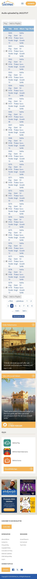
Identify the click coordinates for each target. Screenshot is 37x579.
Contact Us (4, 542)
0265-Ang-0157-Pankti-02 (10, 104)
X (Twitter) (17, 570)
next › (17, 310)
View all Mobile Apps (11, 469)
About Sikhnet (5, 539)
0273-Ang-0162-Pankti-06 (10, 209)
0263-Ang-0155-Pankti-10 (10, 77)
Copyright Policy (6, 548)
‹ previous (19, 301)
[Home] (8, 3)
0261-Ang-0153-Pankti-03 (10, 51)
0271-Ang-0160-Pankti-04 (10, 182)
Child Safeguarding (7, 556)
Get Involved (23, 542)
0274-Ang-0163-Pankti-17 (10, 222)
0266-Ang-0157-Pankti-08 (10, 117)
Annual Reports (24, 539)
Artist (16, 29)
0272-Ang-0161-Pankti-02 (10, 196)
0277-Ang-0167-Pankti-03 (10, 261)
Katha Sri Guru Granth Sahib (22, 38)
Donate (31, 3)
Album (22, 29)
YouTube (22, 570)
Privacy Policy (5, 545)
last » (25, 310)
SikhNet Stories (16, 460)
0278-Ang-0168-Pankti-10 (10, 274)
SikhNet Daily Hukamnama (20, 452)
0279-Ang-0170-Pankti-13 (10, 288)
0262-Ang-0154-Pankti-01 (10, 64)
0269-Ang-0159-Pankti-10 (10, 156)
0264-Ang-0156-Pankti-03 (10, 90)
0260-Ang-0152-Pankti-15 (10, 38)
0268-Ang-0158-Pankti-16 (10, 143)
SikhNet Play (16, 443)
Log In (3, 559)
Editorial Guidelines (7, 553)
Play (5, 23)
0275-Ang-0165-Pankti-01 (10, 235)
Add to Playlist (15, 23)
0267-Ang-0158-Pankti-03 (10, 130)
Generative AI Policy (7, 550)
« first (10, 301)
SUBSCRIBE (6, 527)
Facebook (13, 570)
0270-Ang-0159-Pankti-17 (10, 169)
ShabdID (32, 29)
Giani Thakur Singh (16, 38)
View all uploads (17, 316)
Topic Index (23, 545)
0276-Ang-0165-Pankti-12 (10, 248)
